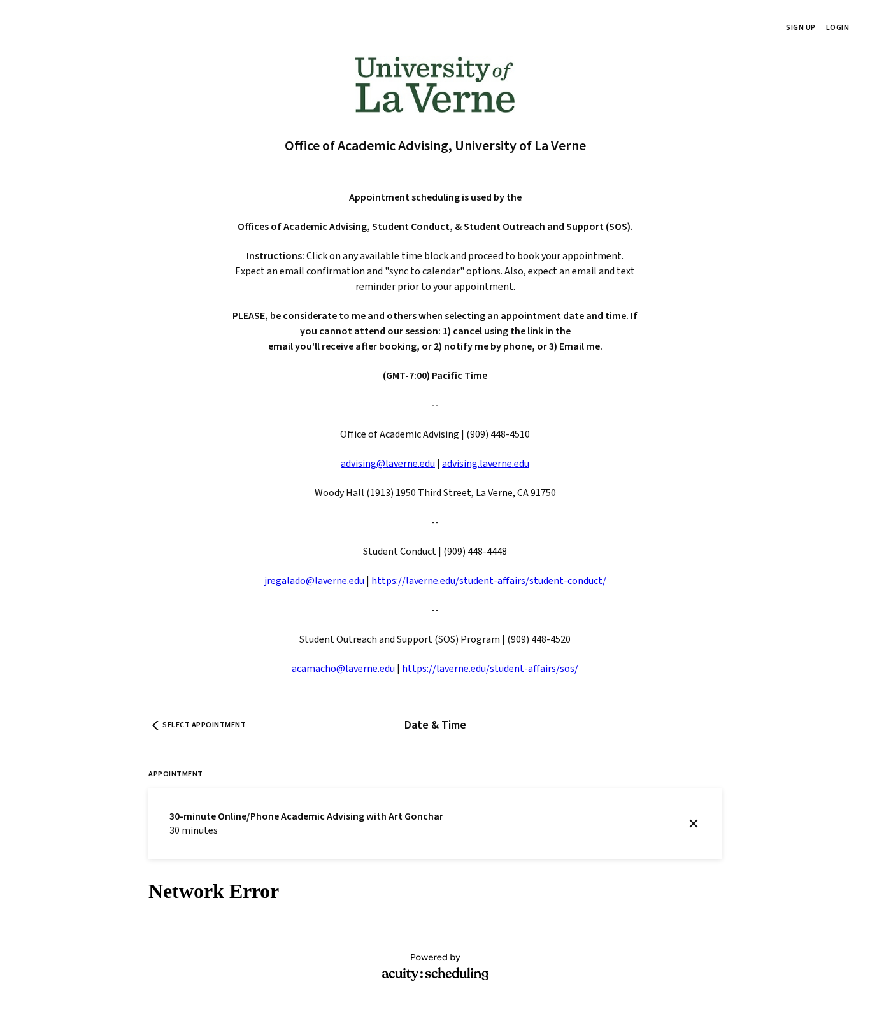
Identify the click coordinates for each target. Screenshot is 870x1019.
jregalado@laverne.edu (314, 581)
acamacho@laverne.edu (343, 669)
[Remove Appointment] (694, 823)
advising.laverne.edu (485, 464)
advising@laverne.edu (388, 464)
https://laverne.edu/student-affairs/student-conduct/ (488, 581)
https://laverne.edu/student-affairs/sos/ (490, 669)
